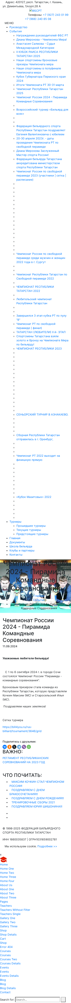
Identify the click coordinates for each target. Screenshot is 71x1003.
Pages (4, 901)
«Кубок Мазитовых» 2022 (33, 497)
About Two (7, 893)
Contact (5, 992)
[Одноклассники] (9, 747)
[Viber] (24, 747)
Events (4, 967)
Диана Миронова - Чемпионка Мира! (41, 39)
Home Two (7, 872)
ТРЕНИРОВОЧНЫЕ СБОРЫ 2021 (33, 802)
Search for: (7, 999)
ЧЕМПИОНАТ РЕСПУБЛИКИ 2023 (39, 348)
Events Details (9, 975)
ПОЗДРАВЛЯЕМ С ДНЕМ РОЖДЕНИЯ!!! (38, 798)
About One (7, 889)
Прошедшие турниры (31, 525)
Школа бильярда (20, 546)
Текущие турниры (28, 530)
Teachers (6, 905)
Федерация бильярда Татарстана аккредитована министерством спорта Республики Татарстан (39, 163)
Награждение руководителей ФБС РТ (42, 35)
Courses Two (8, 959)
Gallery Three (8, 926)
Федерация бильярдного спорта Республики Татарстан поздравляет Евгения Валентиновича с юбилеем (40, 130)
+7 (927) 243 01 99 (55, 14)
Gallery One (7, 918)
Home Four (7, 881)
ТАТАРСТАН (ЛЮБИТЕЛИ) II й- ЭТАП (41, 332)
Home (4, 864)
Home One (7, 868)
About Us (6, 885)
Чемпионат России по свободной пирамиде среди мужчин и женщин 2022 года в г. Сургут (40, 258)
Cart (3, 938)
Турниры (15, 521)
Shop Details (8, 934)
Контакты (15, 554)
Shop (3, 930)
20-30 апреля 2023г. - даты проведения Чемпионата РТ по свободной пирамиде (37, 142)
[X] (14, 747)
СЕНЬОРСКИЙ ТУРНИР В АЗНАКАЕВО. (42, 414)
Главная (14, 538)
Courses (5, 951)
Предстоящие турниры (32, 534)
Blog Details (8, 988)
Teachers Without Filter (15, 909)
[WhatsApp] (29, 747)
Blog (3, 980)
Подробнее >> (47, 846)
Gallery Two (8, 922)
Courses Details (10, 963)
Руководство (18, 27)
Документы (17, 542)
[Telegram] (19, 747)
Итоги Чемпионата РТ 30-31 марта (40, 85)
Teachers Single (10, 914)
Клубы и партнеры (21, 550)
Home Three (8, 877)
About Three (8, 897)
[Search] (63, 999)
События (15, 31)
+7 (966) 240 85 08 (38, 19)
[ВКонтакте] (5, 747)
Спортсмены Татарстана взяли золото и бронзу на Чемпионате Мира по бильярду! (42, 340)
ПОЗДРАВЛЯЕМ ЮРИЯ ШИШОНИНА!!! (37, 806)
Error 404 (6, 947)
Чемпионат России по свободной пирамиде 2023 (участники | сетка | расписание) (41, 175)
